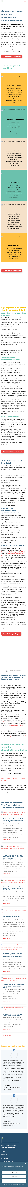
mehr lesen (6, 839)
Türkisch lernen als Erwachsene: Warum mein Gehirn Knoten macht (13, 986)
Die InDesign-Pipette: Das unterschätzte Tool (11, 917)
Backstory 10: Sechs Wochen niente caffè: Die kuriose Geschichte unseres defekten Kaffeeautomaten (12, 956)
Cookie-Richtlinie (8, 1184)
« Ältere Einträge (6, 1035)
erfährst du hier (5, 722)
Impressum (21, 1184)
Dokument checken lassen (12, 452)
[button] (25, 1163)
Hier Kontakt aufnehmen (12, 56)
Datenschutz (15, 1184)
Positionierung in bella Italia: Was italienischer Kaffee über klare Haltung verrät (13, 856)
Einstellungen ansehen (14, 1181)
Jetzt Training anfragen (11, 634)
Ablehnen (14, 1176)
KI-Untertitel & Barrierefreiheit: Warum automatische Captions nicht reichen (13, 820)
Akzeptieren (14, 1172)
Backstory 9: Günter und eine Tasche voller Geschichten (12, 1014)
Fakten (3, 1151)
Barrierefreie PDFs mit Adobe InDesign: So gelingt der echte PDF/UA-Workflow (13, 888)
